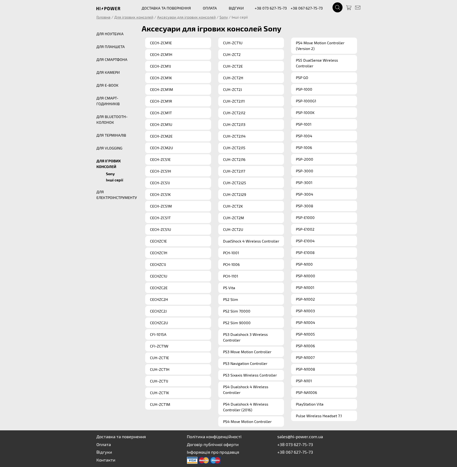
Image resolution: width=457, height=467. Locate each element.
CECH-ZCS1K (160, 194)
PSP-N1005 (305, 334)
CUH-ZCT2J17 (234, 171)
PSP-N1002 (305, 299)
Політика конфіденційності (214, 436)
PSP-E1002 (305, 229)
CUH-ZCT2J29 (234, 194)
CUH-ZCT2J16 (234, 159)
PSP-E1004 (305, 240)
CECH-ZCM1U (161, 124)
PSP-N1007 (305, 357)
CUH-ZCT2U (233, 229)
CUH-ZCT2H (233, 77)
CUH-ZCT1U (233, 42)
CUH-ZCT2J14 (234, 136)
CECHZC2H (159, 299)
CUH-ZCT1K (159, 392)
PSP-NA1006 (306, 392)
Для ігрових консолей (133, 17)
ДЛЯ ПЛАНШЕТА (110, 46)
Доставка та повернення (121, 436)
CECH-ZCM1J (160, 66)
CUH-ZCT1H (159, 369)
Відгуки (104, 452)
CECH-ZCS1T (160, 217)
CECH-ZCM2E (161, 136)
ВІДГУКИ (236, 8)
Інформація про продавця (213, 452)
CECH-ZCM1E (161, 42)
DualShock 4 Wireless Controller (251, 241)
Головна (103, 17)
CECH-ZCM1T (161, 112)
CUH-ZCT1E (159, 357)
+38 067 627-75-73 (307, 8)
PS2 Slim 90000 (237, 322)
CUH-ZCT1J (159, 381)
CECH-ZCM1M (161, 89)
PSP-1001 (303, 124)
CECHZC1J (158, 264)
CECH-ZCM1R (161, 101)
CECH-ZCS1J (160, 182)
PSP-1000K (305, 112)
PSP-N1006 (305, 345)
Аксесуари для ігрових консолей (186, 17)
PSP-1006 (304, 147)
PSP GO (302, 77)
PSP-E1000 (305, 217)
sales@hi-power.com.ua (300, 436)
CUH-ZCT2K (233, 206)
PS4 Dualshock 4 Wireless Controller (245, 389)
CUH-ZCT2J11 (234, 101)
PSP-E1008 (305, 252)
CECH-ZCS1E (160, 159)
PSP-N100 (304, 264)
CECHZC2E (159, 287)
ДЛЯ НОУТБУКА (110, 33)
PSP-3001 (304, 182)
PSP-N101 (304, 380)
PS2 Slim (230, 299)
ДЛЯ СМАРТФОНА (111, 59)
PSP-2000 (304, 159)
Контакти (105, 459)
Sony (223, 17)
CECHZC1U (158, 276)
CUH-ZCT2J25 (234, 182)
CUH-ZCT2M (233, 217)
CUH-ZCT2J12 (234, 112)
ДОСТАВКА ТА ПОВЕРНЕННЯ (166, 8)
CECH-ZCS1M (161, 206)
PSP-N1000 (305, 275)
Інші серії (114, 180)
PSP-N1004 (305, 322)
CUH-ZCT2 (232, 54)
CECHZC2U (159, 322)
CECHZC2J (158, 311)
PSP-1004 (304, 136)
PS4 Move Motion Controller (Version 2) (320, 45)
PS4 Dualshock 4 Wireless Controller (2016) (245, 407)
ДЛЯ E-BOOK (107, 85)
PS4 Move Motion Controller (247, 421)
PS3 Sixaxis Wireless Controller (250, 375)
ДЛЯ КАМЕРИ (108, 72)
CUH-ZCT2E (233, 66)
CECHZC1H (158, 252)
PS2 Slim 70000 (236, 311)
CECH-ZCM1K (161, 77)
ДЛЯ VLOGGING (109, 148)
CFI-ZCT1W (159, 346)
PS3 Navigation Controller (245, 363)
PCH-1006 (231, 264)
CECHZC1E (158, 241)
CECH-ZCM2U (161, 147)
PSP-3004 (304, 194)
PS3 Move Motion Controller (247, 351)
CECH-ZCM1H (161, 54)
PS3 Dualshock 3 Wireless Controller (245, 337)
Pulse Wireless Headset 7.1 (319, 415)
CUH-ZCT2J (232, 89)
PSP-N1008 (305, 369)
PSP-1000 (304, 89)
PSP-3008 (304, 206)
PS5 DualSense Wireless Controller (317, 63)
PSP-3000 (304, 171)
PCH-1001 (231, 252)
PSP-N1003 (305, 310)
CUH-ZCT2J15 (234, 147)
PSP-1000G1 (306, 101)
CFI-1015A (158, 334)
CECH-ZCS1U (160, 229)
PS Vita (229, 287)
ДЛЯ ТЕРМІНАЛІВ (111, 135)
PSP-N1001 (305, 287)
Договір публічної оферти (213, 444)
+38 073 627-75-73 (271, 8)
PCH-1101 (230, 276)
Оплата (103, 444)
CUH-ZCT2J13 (234, 124)
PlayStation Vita (309, 404)
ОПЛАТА (210, 8)
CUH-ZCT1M (160, 404)
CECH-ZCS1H (160, 171)
